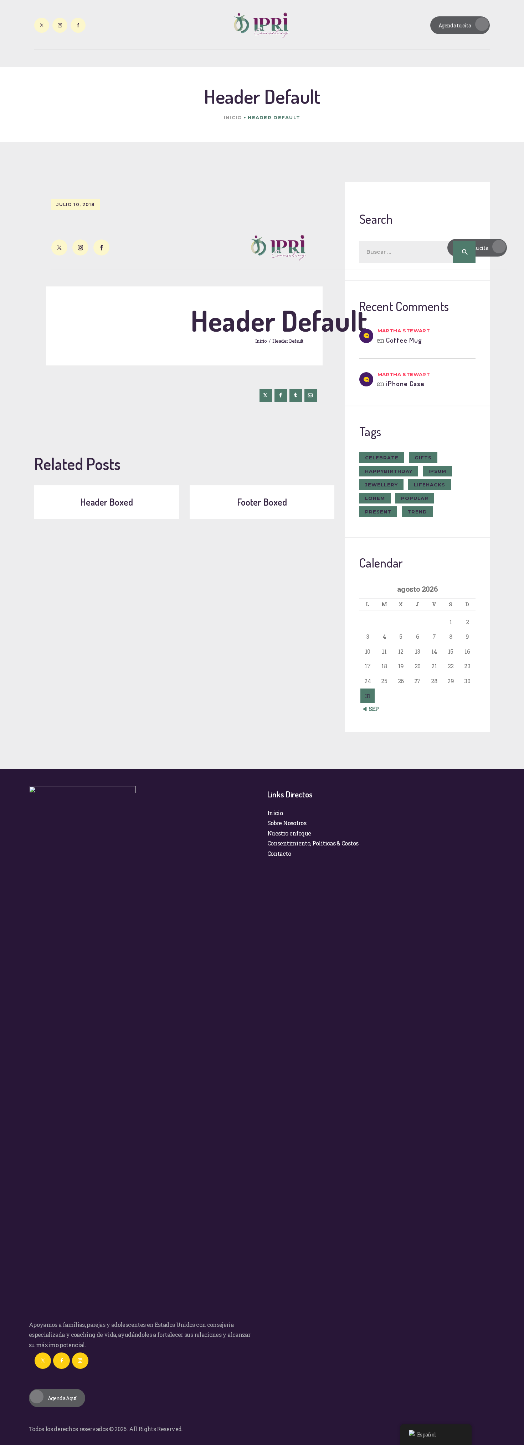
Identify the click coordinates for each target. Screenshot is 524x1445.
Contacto (279, 853)
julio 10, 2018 (75, 204)
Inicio (233, 117)
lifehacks (429, 484)
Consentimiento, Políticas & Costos (312, 843)
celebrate (382, 457)
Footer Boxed (262, 502)
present (378, 512)
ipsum (437, 471)
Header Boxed (106, 502)
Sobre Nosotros (286, 823)
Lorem (375, 498)
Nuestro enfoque (289, 833)
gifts (423, 457)
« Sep (372, 708)
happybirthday (388, 471)
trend (417, 512)
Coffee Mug (404, 340)
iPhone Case (405, 383)
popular (414, 498)
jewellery (381, 484)
